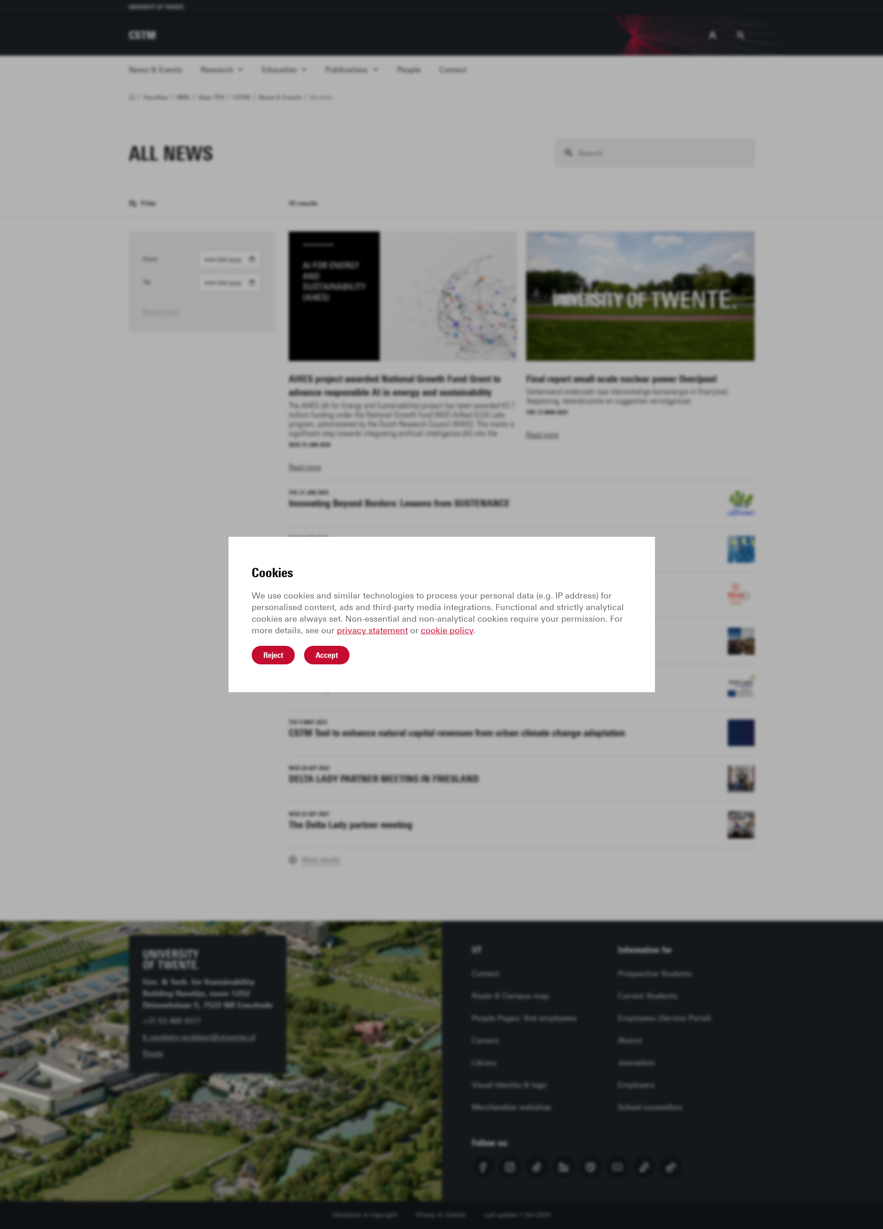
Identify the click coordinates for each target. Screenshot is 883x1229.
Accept (327, 655)
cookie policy (447, 630)
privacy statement (372, 630)
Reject (273, 655)
